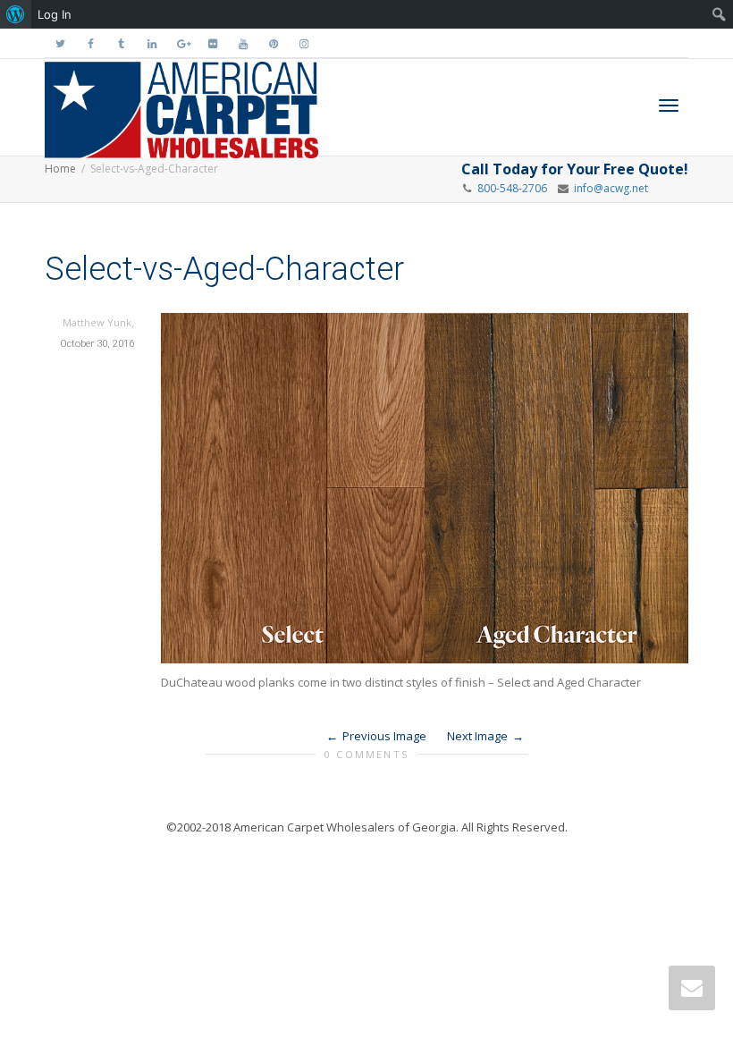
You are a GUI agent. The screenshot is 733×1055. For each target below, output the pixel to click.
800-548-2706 (512, 188)
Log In (55, 14)
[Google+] (182, 43)
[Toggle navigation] (668, 105)
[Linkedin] (151, 43)
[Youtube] (242, 43)
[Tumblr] (121, 43)
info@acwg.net (608, 188)
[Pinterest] (273, 43)
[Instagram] (303, 43)
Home (60, 168)
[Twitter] (60, 43)
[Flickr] (212, 43)
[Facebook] (90, 43)
